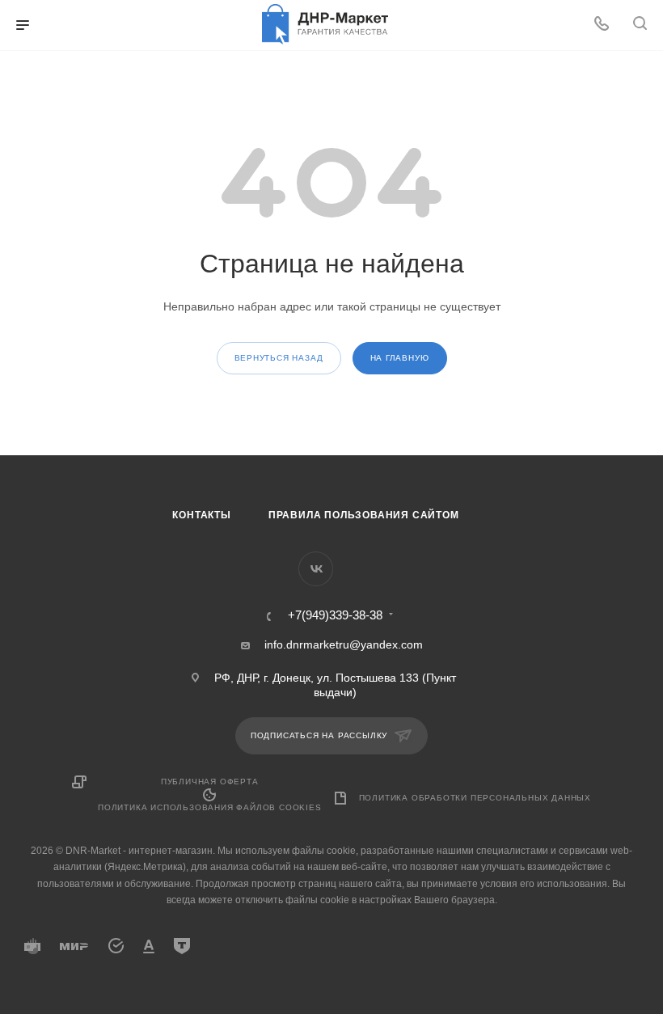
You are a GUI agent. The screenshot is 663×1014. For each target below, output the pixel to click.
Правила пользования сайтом (363, 515)
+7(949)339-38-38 (335, 616)
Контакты (201, 515)
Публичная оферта (210, 781)
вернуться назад (278, 357)
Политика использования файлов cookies (210, 807)
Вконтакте (315, 568)
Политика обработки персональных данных (475, 797)
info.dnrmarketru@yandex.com (343, 644)
